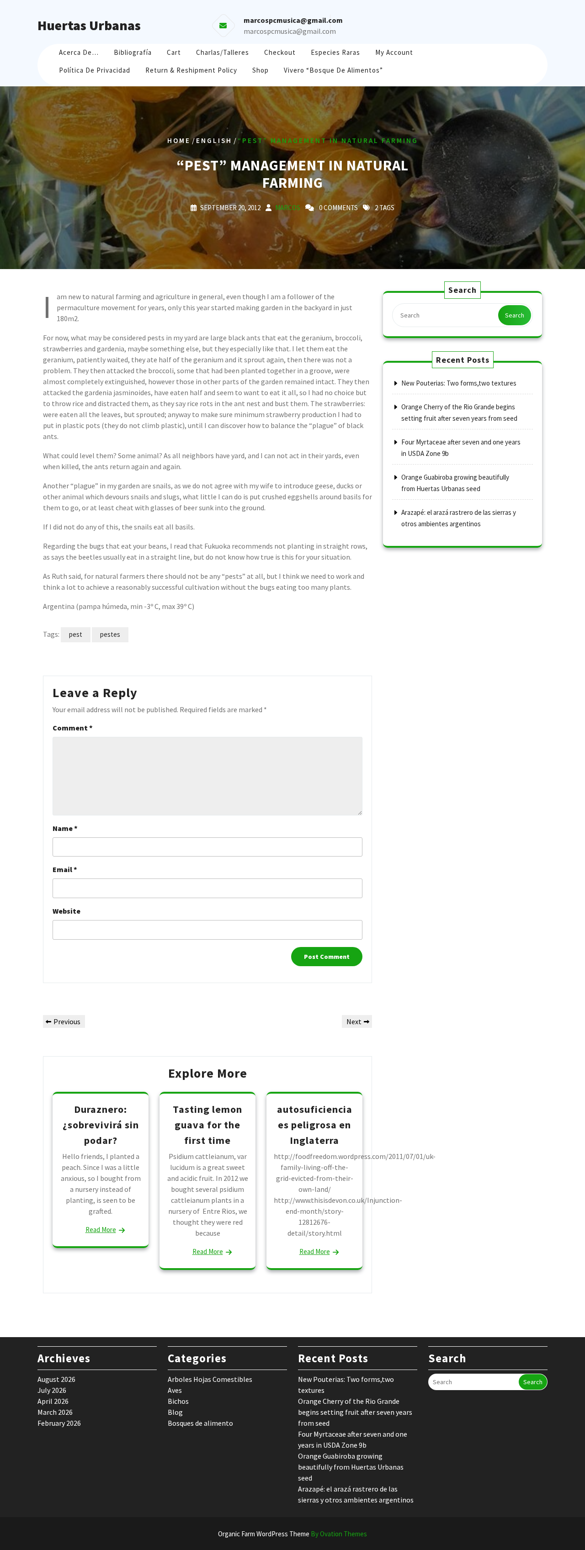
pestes (110, 634)
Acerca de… (79, 52)
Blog (175, 1412)
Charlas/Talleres (222, 52)
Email (65, 869)
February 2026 (59, 1423)
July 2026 (51, 1390)
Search (514, 315)
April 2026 (53, 1401)
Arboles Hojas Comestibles (210, 1379)
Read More (100, 1229)
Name (65, 828)
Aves (175, 1390)
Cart (174, 52)
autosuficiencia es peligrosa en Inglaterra (314, 1124)
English (214, 140)
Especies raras (335, 52)
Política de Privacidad (94, 70)
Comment (73, 727)
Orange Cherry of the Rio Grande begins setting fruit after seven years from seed (355, 1412)
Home (179, 140)
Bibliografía (133, 52)
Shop (260, 70)
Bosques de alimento (200, 1423)
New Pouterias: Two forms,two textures (458, 383)
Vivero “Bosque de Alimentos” (333, 70)
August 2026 (56, 1379)
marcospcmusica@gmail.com (290, 31)
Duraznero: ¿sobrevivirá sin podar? (101, 1124)
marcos (287, 207)
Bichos (178, 1401)
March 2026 (55, 1412)
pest (75, 634)
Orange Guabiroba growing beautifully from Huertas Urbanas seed (351, 1466)
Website (66, 910)
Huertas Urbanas (89, 25)
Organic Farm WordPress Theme (292, 1533)
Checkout (280, 52)
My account (394, 52)
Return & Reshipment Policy (191, 70)
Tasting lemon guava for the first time (207, 1124)
